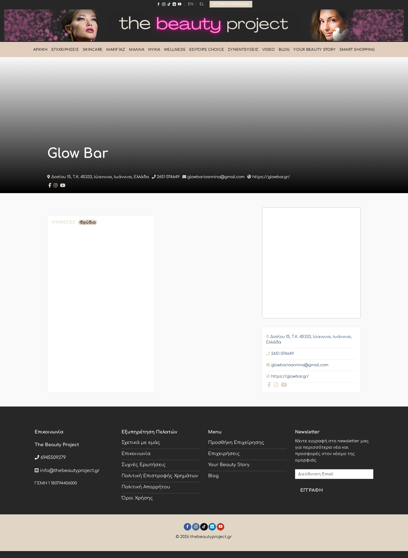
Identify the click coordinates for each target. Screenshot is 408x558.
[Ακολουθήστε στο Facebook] (158, 4)
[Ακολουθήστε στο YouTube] (179, 4)
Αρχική (40, 50)
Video (268, 50)
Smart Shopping (357, 50)
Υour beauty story (314, 50)
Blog (284, 50)
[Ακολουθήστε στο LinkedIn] (174, 4)
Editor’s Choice (206, 50)
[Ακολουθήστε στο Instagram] (163, 4)
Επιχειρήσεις (65, 50)
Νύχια (154, 50)
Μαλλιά (136, 50)
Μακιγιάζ (115, 50)
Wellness (174, 50)
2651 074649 (168, 177)
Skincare (92, 50)
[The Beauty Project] (204, 25)
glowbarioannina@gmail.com (216, 177)
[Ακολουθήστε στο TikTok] (169, 4)
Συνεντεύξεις (243, 50)
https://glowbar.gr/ (271, 177)
